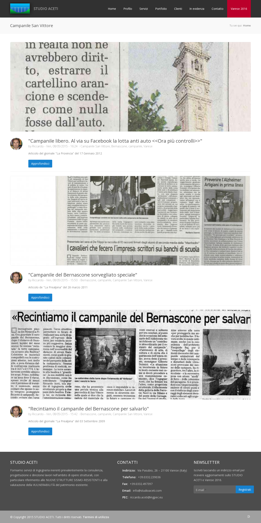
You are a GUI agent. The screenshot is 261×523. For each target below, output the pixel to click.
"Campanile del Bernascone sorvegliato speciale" (82, 274)
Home (112, 9)
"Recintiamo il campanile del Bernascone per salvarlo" (88, 408)
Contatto (217, 9)
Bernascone (119, 146)
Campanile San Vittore (95, 146)
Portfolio (161, 9)
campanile (135, 146)
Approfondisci (40, 163)
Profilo (127, 9)
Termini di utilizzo (96, 517)
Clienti (178, 9)
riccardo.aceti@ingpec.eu (146, 497)
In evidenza (196, 9)
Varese (148, 146)
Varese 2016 (239, 9)
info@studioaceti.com (147, 490)
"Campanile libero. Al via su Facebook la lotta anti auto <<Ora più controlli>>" (115, 140)
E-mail (201, 490)
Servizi (143, 9)
